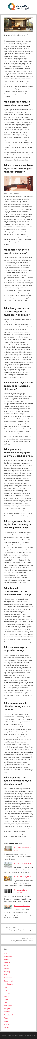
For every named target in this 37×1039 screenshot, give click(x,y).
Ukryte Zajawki (8, 1015)
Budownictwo (8, 956)
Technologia (8, 1006)
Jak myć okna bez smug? (22, 863)
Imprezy (6, 968)
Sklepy (6, 999)
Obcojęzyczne (8, 984)
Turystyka (7, 1012)
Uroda (6, 1018)
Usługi (6, 1021)
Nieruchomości (9, 981)
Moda (5, 975)
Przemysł (7, 993)
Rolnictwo (7, 996)
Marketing (7, 972)
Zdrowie (6, 1027)
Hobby (6, 965)
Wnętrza (6, 1024)
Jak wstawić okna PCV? (22, 906)
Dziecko (6, 959)
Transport (7, 1009)
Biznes (6, 953)
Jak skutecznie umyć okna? (23, 877)
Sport (5, 1002)
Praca (5, 987)
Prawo (6, 990)
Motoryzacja (8, 978)
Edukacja (7, 962)
